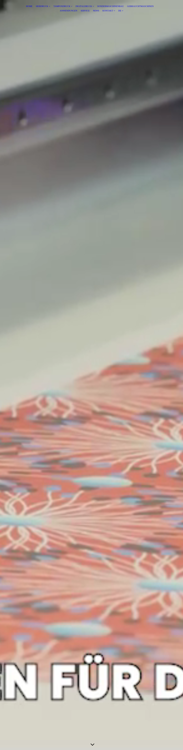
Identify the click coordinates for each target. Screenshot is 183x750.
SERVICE (85, 11)
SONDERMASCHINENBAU (110, 6)
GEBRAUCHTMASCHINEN (140, 6)
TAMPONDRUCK (61, 6)
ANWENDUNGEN (68, 11)
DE (119, 11)
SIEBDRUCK (42, 6)
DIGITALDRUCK (84, 6)
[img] (91, 375)
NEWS (96, 11)
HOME (29, 6)
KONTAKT (107, 11)
